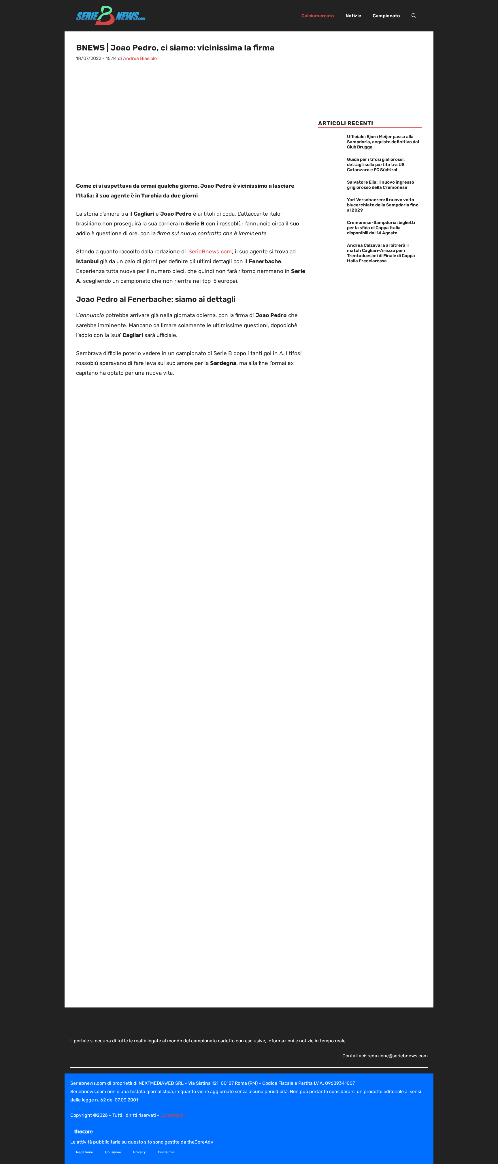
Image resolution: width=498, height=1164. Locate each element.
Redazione (84, 1152)
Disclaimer (166, 1152)
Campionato (386, 15)
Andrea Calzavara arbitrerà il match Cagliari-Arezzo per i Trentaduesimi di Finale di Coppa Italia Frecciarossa (381, 253)
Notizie (353, 15)
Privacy (139, 1152)
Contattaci (172, 1115)
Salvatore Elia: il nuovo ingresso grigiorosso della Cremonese (380, 185)
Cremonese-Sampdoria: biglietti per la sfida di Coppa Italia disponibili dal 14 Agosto (381, 228)
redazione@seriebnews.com (397, 1055)
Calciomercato (317, 15)
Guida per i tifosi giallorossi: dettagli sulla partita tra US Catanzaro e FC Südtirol (376, 164)
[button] (414, 16)
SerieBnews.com (209, 251)
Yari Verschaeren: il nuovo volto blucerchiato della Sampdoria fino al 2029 (382, 205)
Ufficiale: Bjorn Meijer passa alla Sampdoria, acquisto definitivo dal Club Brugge (383, 142)
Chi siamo (113, 1152)
